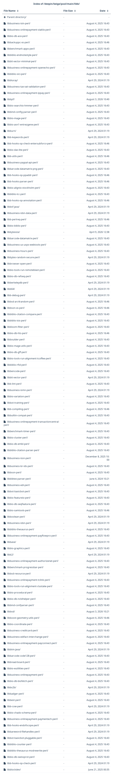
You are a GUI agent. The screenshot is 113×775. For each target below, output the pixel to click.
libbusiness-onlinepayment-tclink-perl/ (28, 580)
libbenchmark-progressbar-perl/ (25, 567)
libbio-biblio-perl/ (16, 225)
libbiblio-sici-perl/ (16, 74)
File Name (9, 10)
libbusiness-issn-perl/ (19, 458)
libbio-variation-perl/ (18, 396)
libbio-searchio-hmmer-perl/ (23, 105)
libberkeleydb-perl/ (17, 282)
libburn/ (11, 130)
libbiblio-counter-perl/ (19, 744)
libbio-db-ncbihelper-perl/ (21, 598)
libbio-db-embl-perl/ (18, 444)
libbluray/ (12, 80)
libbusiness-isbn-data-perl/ (22, 213)
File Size (68, 10)
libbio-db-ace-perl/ (17, 36)
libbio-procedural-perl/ (20, 592)
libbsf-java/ (13, 206)
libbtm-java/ (13, 649)
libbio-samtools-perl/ (18, 510)
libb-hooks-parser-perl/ (20, 181)
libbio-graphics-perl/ (18, 548)
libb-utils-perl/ (15, 156)
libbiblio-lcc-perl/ (16, 194)
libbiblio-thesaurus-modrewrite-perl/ (27, 750)
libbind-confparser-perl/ (20, 605)
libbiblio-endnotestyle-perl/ (22, 55)
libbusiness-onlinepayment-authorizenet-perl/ (32, 561)
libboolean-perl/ (16, 516)
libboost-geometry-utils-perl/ (23, 617)
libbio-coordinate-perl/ (19, 624)
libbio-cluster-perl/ (17, 437)
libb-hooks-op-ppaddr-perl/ (22, 175)
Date (102, 10)
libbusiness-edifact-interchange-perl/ (27, 636)
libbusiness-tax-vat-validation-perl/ (26, 86)
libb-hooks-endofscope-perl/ (23, 725)
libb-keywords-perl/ (18, 137)
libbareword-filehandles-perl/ (23, 731)
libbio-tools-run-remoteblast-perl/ (26, 270)
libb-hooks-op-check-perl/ (21, 763)
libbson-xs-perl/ (16, 308)
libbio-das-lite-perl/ (17, 149)
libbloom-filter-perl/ (18, 326)
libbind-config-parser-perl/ (22, 112)
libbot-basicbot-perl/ (18, 491)
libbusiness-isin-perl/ (18, 23)
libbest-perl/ (14, 700)
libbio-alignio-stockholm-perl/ (23, 187)
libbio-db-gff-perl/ (17, 352)
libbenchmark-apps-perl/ (21, 48)
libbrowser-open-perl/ (19, 263)
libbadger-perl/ (15, 693)
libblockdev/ (14, 769)
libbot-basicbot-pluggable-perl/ (24, 738)
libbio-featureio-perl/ (18, 497)
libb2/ (10, 554)
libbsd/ (11, 611)
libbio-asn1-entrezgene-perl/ (23, 124)
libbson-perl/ (14, 472)
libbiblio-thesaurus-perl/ (20, 529)
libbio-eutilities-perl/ (18, 668)
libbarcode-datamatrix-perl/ (22, 238)
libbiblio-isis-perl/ (16, 320)
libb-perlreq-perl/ (16, 219)
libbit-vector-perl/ (17, 377)
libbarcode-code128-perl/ (21, 655)
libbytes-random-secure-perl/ (23, 257)
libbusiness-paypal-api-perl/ (22, 162)
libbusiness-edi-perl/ (18, 485)
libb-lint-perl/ (14, 383)
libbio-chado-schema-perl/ (21, 712)
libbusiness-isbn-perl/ (19, 523)
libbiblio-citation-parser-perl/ (23, 450)
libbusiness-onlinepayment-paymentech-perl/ (32, 719)
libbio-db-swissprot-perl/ (21, 757)
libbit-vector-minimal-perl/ (21, 61)
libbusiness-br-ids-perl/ (20, 466)
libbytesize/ (13, 232)
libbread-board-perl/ (18, 662)
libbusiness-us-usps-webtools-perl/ (26, 244)
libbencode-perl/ (16, 371)
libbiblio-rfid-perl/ (17, 364)
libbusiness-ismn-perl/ (19, 390)
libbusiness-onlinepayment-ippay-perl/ (28, 93)
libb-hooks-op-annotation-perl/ (24, 200)
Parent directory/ (16, 17)
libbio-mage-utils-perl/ (19, 345)
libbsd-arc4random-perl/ (21, 301)
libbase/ (11, 542)
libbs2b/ (11, 687)
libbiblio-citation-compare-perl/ (24, 314)
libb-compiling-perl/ (18, 409)
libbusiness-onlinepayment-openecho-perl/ (31, 67)
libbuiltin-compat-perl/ (19, 415)
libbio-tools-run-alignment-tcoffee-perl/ (29, 358)
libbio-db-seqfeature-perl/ (21, 504)
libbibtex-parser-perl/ (19, 478)
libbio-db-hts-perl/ (17, 333)
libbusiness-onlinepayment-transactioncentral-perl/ (31, 423)
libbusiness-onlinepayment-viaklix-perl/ (29, 29)
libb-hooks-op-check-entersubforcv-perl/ (30, 143)
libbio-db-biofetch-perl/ (20, 681)
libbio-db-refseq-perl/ (19, 276)
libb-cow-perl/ (15, 706)
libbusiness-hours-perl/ (20, 251)
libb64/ (11, 289)
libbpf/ (11, 99)
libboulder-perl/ (16, 339)
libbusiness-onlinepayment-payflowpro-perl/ (32, 535)
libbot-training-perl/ (18, 402)
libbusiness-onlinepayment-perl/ (25, 674)
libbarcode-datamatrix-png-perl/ (25, 168)
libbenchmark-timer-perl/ (21, 431)
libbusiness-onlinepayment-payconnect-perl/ (32, 643)
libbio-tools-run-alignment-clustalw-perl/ (29, 586)
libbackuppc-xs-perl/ (18, 42)
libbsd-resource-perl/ (19, 573)
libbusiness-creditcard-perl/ (22, 630)
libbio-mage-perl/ (16, 118)
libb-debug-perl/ (16, 295)
